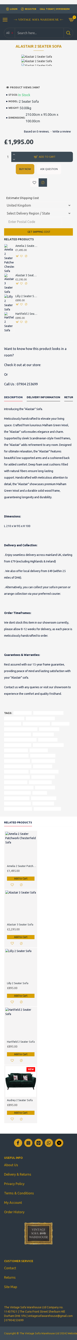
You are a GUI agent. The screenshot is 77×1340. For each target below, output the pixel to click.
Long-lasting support (18, 745)
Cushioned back (43, 734)
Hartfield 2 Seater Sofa (26, 313)
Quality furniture (40, 782)
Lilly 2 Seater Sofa (26, 296)
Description (13, 397)
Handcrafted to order (44, 771)
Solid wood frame (16, 750)
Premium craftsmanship (48, 745)
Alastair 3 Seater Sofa (26, 275)
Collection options (16, 771)
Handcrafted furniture (40, 718)
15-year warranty (16, 782)
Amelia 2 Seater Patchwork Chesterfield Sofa (26, 245)
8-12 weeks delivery (17, 777)
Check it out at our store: (22, 365)
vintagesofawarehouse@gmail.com (50, 1316)
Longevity (39, 792)
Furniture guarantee (17, 803)
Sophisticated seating (18, 808)
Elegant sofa (60, 723)
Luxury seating (45, 787)
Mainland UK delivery (18, 766)
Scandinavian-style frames (21, 729)
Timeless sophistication (48, 713)
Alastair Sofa (22, 713)
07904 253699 (27, 384)
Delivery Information (43, 397)
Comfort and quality (17, 792)
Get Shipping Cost (38, 231)
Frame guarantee (43, 777)
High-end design (43, 803)
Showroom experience (19, 787)
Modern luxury (14, 718)
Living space (13, 723)
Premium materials (44, 798)
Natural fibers (48, 739)
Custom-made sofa (17, 798)
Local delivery (43, 766)
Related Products (18, 822)
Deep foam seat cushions (20, 739)
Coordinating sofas (43, 755)
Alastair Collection (16, 755)
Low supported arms (17, 734)
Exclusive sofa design (47, 808)
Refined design (49, 729)
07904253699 (15, 1320)
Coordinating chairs (17, 761)
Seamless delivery (43, 761)
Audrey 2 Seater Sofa (20, 1100)
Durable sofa (38, 750)
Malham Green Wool (36, 723)
